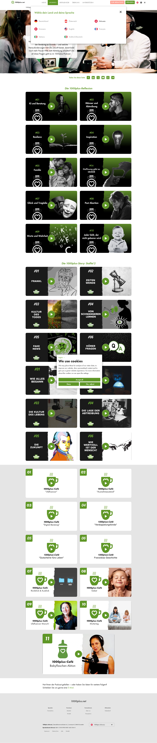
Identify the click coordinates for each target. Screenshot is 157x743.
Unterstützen (87, 3)
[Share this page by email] (103, 77)
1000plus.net (78, 701)
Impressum (47, 731)
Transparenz (88, 713)
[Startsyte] (18, 3)
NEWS (44, 3)
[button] (62, 357)
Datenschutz (55, 731)
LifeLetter (69, 711)
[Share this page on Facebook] (88, 77)
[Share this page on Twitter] (98, 77)
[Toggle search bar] (141, 2)
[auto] (145, 2)
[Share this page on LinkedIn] (93, 77)
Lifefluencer (64, 3)
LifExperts (52, 3)
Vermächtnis (50, 711)
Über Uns (75, 3)
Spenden (130, 2)
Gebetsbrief (108, 711)
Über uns (88, 711)
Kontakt (69, 713)
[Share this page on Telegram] (112, 77)
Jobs (62, 731)
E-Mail (71, 687)
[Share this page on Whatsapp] (107, 77)
